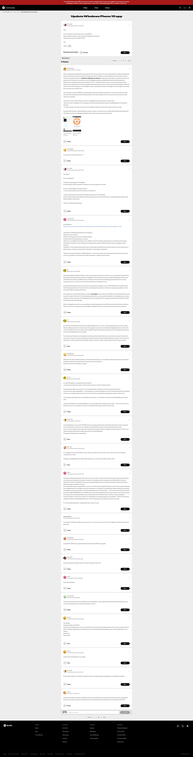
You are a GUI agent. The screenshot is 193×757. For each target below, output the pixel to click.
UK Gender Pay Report (80, 754)
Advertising (65, 735)
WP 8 (69, 46)
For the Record (39, 735)
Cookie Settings (34, 754)
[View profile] (64, 25)
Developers (65, 731)
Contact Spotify (94, 738)
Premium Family (121, 735)
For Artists (65, 728)
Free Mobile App (94, 735)
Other (18, 12)
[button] (129, 25)
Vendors (64, 742)
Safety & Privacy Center (14, 754)
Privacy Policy (24, 754)
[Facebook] (187, 726)
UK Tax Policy (69, 754)
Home (10, 12)
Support (92, 728)
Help (85, 7)
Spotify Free (120, 742)
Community (10, 7)
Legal (5, 754)
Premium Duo (120, 731)
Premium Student (122, 738)
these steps (106, 3)
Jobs (36, 731)
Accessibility (50, 754)
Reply (125, 52)
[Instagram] (178, 726)
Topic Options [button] (65, 58)
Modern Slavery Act (59, 754)
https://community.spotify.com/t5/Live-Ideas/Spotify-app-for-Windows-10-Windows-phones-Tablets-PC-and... (92, 226)
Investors (64, 738)
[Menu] (189, 8)
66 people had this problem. (70, 52)
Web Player (93, 731)
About (36, 728)
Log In (184, 7)
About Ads (42, 754)
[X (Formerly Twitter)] (183, 726)
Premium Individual (122, 728)
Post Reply (125, 712)
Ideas (107, 7)
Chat (96, 7)
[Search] (180, 8)
